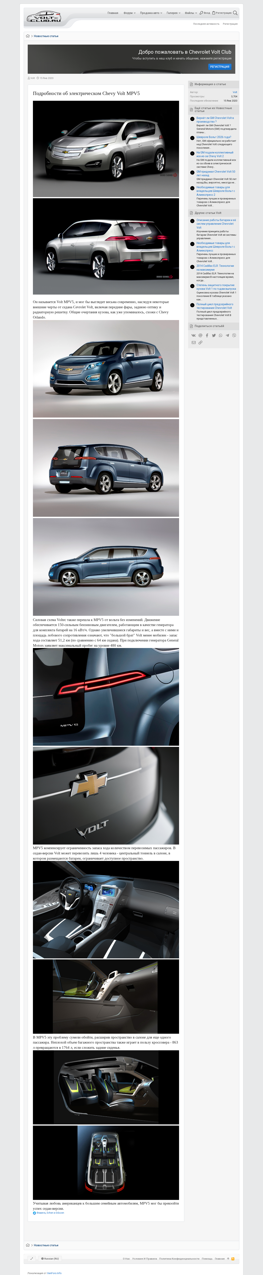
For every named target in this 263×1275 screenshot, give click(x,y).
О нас (126, 1258)
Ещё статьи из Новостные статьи (213, 110)
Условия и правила (144, 1258)
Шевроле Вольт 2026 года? (214, 137)
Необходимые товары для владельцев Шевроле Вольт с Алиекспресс (216, 246)
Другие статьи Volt (208, 213)
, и (50, 1212)
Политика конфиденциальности (179, 1258)
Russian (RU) (51, 1258)
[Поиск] (235, 13)
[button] (134, 13)
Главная (220, 1258)
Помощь (207, 1258)
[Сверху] (228, 1259)
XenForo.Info (54, 1273)
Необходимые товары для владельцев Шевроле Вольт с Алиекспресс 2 (216, 191)
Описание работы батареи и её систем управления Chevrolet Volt (216, 224)
